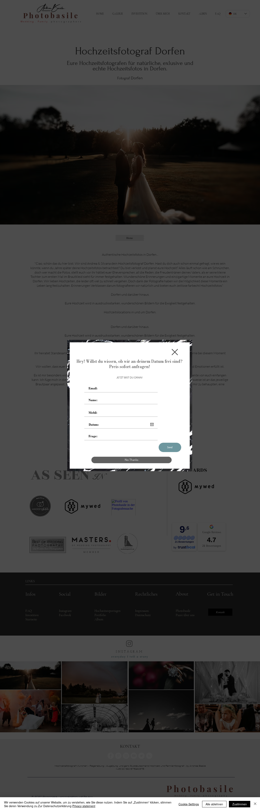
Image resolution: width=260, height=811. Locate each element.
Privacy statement (83, 806)
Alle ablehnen (214, 804)
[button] (175, 352)
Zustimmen (239, 804)
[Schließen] (255, 804)
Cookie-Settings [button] (189, 804)
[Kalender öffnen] (152, 424)
